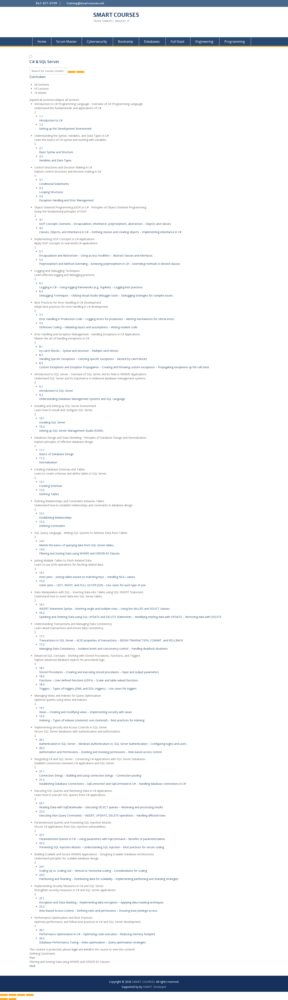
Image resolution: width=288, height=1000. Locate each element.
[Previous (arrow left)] (4, 999)
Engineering (204, 41)
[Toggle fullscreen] (12, 995)
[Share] (21, 995)
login (75, 949)
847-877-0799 (46, 3)
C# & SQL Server (44, 61)
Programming (234, 41)
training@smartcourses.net (85, 3)
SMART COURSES (116, 14)
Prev (32, 957)
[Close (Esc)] (30, 995)
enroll (87, 949)
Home (41, 41)
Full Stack (177, 41)
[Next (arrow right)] (12, 999)
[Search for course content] (72, 72)
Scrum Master (66, 41)
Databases (152, 41)
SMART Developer (154, 987)
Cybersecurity (97, 41)
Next (32, 966)
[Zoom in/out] (4, 995)
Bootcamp (125, 41)
